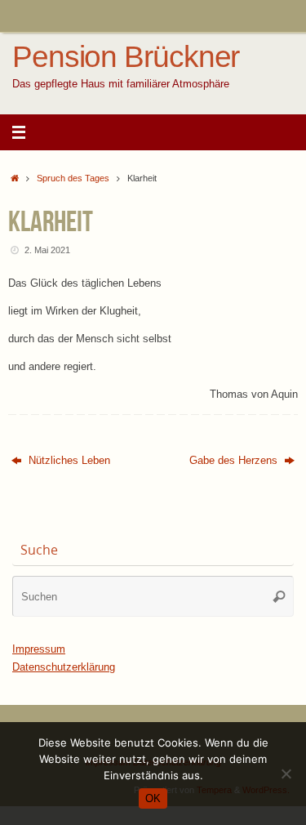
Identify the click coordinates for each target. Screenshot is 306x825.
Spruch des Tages (73, 178)
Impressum (38, 649)
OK (153, 798)
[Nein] (285, 773)
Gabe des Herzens (235, 460)
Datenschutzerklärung (63, 667)
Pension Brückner (125, 57)
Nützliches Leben (67, 460)
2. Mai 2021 (47, 250)
